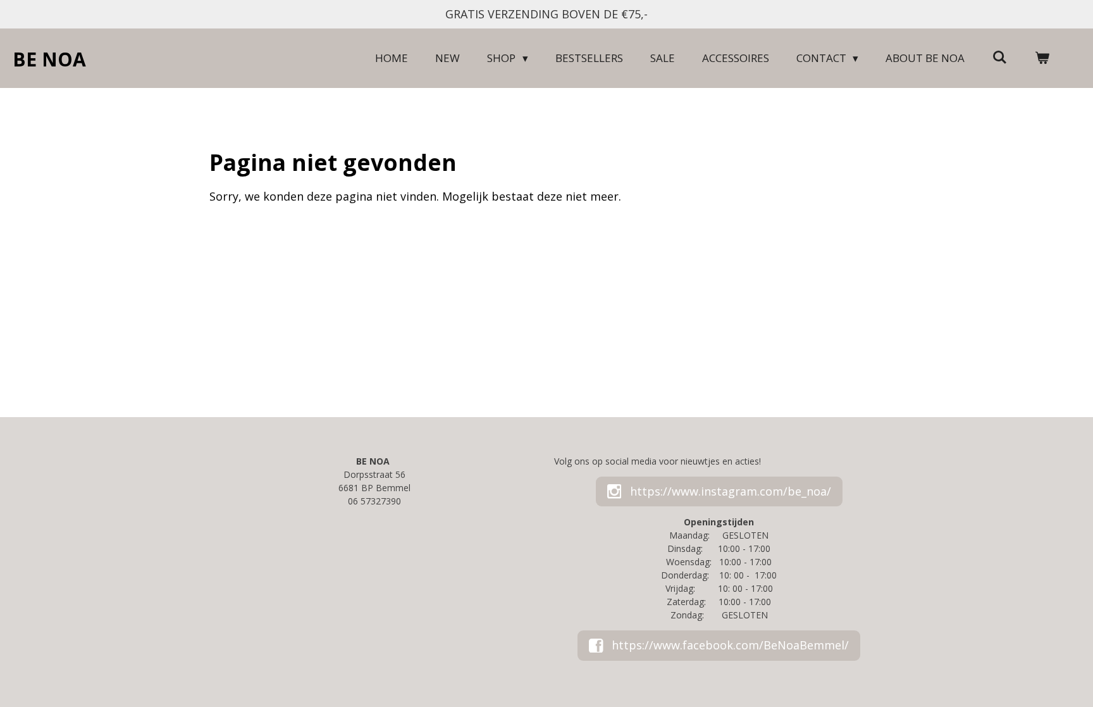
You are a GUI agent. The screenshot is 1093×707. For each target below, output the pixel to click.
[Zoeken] (999, 57)
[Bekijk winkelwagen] (1041, 58)
